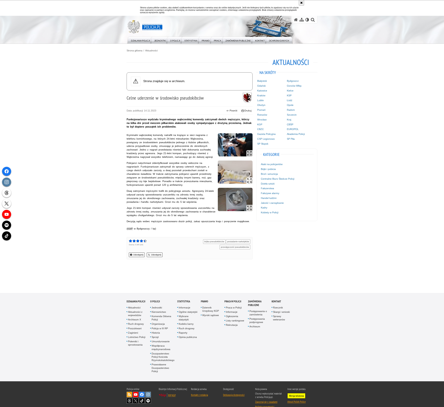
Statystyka (183, 301)
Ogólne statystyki (188, 312)
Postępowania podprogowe (257, 321)
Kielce (290, 90)
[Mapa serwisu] (302, 20)
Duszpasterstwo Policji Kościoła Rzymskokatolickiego (163, 357)
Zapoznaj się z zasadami (266, 402)
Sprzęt (155, 337)
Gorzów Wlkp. (294, 85)
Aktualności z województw (135, 314)
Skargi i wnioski (281, 312)
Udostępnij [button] (138, 255)
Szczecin (292, 114)
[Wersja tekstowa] (307, 20)
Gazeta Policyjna (266, 134)
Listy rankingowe (235, 321)
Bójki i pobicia (268, 169)
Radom (291, 109)
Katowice (262, 90)
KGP (259, 124)
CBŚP (290, 124)
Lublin (260, 100)
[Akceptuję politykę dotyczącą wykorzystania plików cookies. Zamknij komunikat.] (301, 3)
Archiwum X (134, 319)
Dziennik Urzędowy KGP (210, 309)
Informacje (184, 307)
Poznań (261, 109)
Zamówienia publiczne (254, 303)
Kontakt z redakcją (199, 395)
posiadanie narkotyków (238, 241)
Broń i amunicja (269, 174)
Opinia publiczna (188, 337)
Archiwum (254, 326)
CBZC (260, 129)
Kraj (289, 119)
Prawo (204, 301)
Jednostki (157, 307)
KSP (289, 95)
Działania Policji (136, 301)
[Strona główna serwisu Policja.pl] (296, 20)
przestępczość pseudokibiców (235, 247)
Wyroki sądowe (210, 315)
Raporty (183, 333)
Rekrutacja (232, 325)
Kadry (264, 207)
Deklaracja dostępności (234, 395)
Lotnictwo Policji (136, 337)
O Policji (155, 301)
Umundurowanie (161, 341)
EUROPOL (293, 129)
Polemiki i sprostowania (135, 343)
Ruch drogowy (136, 324)
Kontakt (276, 301)
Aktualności (151, 50)
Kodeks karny (186, 324)
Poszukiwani (135, 328)
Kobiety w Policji (269, 212)
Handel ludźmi (268, 198)
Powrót (233, 110)
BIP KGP (172, 395)
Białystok (262, 80)
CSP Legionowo (266, 138)
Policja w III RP (160, 328)
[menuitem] (140, 40)
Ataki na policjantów (272, 164)
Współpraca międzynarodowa (161, 348)
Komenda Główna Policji (161, 318)
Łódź (289, 100)
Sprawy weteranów (279, 318)
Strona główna (134, 50)
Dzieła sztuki (268, 183)
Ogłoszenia (232, 316)
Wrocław (262, 119)
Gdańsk (261, 85)
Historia (156, 333)
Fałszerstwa (267, 188)
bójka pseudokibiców (214, 241)
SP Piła (291, 138)
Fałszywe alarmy (270, 193)
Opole (290, 105)
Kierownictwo (159, 312)
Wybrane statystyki (184, 318)
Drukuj (247, 110)
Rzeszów (262, 114)
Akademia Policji (296, 134)
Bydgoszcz (293, 80)
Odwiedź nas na (135, 394)
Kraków (261, 95)
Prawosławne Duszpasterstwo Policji (160, 368)
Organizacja (158, 324)
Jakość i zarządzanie (272, 203)
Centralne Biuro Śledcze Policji (277, 178)
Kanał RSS (129, 394)
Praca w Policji (232, 301)
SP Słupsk (262, 143)
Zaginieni (133, 333)
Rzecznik (278, 307)
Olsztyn (261, 105)
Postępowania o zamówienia (258, 313)
